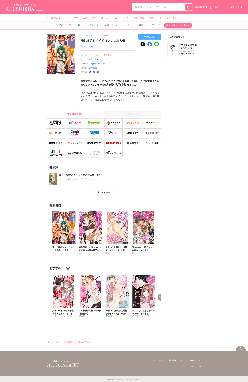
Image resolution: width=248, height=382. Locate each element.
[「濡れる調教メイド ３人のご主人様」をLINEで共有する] (156, 44)
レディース (93, 25)
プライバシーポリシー (191, 366)
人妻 (85, 18)
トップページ (158, 360)
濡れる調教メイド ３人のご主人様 (77, 342)
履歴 (217, 7)
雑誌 (130, 25)
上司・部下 (172, 18)
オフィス (105, 18)
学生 (76, 18)
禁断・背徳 (139, 18)
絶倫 (151, 18)
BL (79, 25)
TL (70, 25)
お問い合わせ (235, 7)
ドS (159, 18)
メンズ (118, 25)
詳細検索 (200, 7)
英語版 (142, 25)
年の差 (126, 18)
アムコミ (156, 25)
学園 (94, 18)
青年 (107, 25)
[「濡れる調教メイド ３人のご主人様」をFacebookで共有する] (149, 44)
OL (116, 18)
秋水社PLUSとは (176, 360)
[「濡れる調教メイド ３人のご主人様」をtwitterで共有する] (143, 44)
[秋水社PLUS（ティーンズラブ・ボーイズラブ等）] (24, 9)
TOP (61, 25)
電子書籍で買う (75, 114)
